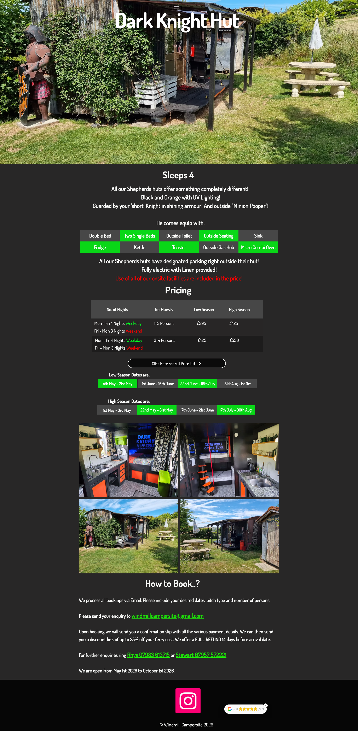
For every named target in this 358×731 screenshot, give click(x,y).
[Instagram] (188, 700)
